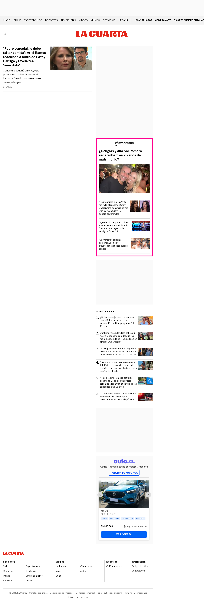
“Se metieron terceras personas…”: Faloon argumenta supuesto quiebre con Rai (114, 244)
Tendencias (68, 20)
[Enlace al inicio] (124, 144)
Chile (17, 20)
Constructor (143, 20)
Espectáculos (33, 20)
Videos (83, 20)
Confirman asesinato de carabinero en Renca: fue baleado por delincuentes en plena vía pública (118, 396)
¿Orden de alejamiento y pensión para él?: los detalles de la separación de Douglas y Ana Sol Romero (117, 322)
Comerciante (163, 20)
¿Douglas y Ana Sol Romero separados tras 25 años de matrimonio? (120, 155)
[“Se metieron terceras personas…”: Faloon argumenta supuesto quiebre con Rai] (140, 244)
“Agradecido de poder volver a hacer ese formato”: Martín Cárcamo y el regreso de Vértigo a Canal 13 (113, 227)
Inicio (6, 20)
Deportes (51, 20)
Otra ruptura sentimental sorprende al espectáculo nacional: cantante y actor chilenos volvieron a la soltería (118, 351)
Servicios (109, 20)
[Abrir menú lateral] (5, 33)
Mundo (95, 20)
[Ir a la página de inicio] (102, 33)
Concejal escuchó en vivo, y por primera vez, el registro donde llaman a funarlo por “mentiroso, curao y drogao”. (22, 76)
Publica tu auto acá (124, 473)
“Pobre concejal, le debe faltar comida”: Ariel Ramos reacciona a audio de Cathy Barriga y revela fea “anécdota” (24, 57)
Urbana (123, 20)
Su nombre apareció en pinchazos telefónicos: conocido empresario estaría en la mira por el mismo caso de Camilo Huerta (118, 367)
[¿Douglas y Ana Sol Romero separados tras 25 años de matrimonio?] (124, 179)
